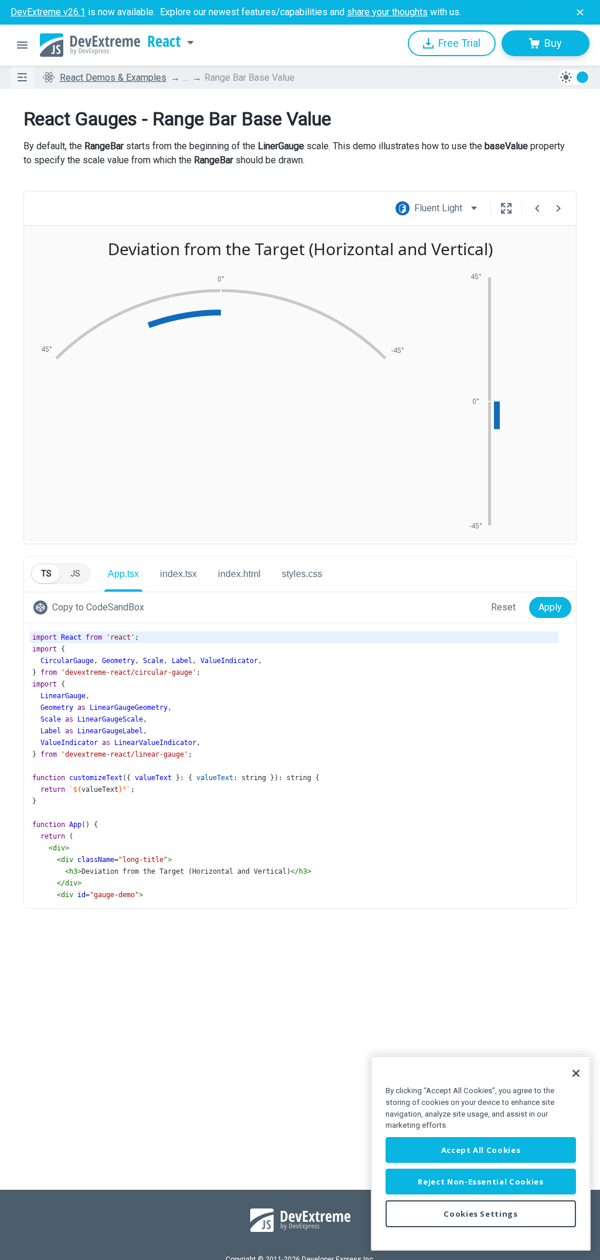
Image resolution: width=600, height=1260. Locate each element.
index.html (239, 574)
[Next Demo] (558, 208)
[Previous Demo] (537, 208)
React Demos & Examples (113, 77)
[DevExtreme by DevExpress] (90, 45)
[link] (91, 607)
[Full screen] (506, 208)
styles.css (302, 574)
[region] (481, 1153)
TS (46, 573)
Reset (503, 607)
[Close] (576, 1073)
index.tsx (178, 574)
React (164, 41)
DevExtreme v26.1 (48, 12)
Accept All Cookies (481, 1150)
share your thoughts (387, 12)
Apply (550, 607)
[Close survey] (580, 12)
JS (75, 573)
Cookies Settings (481, 1213)
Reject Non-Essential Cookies (480, 1181)
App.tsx (123, 574)
